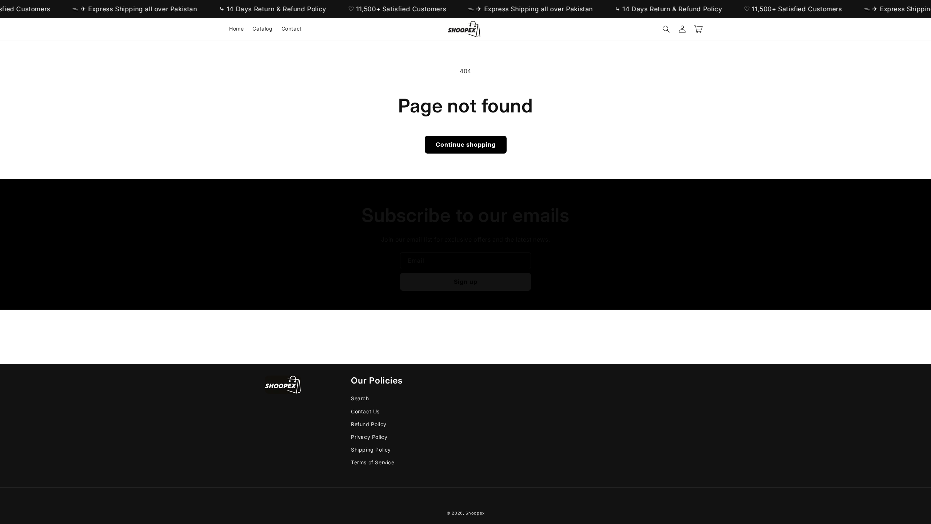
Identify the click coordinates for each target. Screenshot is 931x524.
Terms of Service (373, 462)
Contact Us (365, 411)
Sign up (466, 281)
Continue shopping (466, 144)
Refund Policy (369, 424)
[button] (666, 29)
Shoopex (475, 513)
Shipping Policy (371, 449)
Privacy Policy (369, 437)
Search (360, 398)
